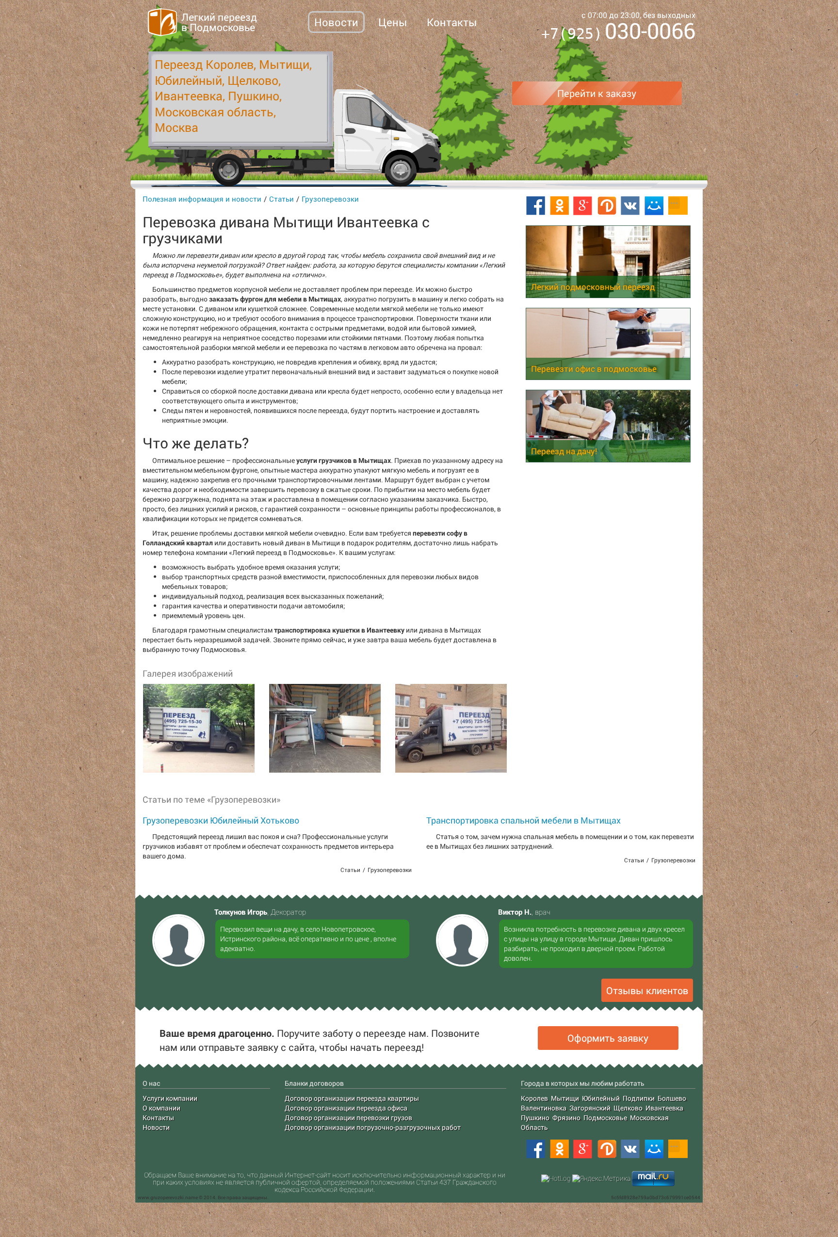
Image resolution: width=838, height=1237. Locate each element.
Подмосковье (605, 1117)
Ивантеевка (664, 1107)
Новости (336, 22)
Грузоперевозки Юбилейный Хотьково (221, 820)
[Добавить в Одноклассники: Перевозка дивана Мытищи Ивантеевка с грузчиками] (559, 206)
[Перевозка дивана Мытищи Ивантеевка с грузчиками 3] (450, 728)
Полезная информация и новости (202, 199)
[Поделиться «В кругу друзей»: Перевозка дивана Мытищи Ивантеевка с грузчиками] (606, 206)
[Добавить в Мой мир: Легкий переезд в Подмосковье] (654, 1149)
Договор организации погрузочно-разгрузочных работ (373, 1127)
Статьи (281, 199)
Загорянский (590, 1107)
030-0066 (618, 32)
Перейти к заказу (596, 93)
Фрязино (566, 1117)
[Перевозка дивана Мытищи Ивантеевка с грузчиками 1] (198, 728)
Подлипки (639, 1098)
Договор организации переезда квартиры (352, 1098)
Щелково (628, 1107)
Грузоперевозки (330, 199)
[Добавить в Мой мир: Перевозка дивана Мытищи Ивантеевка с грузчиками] (654, 206)
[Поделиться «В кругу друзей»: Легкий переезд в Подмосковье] (606, 1149)
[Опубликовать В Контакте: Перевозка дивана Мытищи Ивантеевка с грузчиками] (630, 206)
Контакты (452, 22)
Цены (392, 22)
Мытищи (565, 1098)
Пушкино (535, 1117)
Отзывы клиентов (647, 990)
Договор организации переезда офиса (346, 1107)
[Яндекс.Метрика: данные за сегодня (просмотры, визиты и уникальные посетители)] (601, 1178)
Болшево (672, 1098)
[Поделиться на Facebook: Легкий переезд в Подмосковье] (535, 1149)
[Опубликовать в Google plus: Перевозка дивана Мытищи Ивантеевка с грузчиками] (583, 206)
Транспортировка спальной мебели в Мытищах (523, 820)
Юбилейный (601, 1098)
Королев (534, 1098)
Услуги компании (170, 1098)
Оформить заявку (607, 1037)
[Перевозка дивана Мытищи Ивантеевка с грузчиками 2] (324, 728)
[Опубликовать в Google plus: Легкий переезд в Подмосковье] (583, 1149)
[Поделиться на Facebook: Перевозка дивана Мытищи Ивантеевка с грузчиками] (535, 206)
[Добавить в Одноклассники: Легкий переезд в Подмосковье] (559, 1149)
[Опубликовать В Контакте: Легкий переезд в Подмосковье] (630, 1149)
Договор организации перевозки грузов (348, 1117)
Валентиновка (543, 1107)
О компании (161, 1107)
